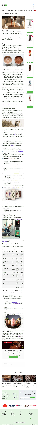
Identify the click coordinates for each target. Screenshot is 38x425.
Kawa (3, 10)
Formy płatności (12, 413)
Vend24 (2, 13)
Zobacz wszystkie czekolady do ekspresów (13, 355)
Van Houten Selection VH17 (11, 158)
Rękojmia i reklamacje (13, 415)
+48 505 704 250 (4, 414)
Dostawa (11, 414)
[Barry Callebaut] (26, 405)
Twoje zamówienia (31, 413)
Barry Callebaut (15, 101)
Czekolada (9, 10)
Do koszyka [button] (30, 32)
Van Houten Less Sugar (15, 180)
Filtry (24, 10)
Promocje (35, 10)
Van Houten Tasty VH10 (13, 145)
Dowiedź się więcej (4, 398)
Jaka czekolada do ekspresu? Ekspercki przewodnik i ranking (11, 13)
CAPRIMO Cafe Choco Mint (18, 219)
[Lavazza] (5, 405)
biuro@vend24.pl (4, 415)
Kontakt (20, 415)
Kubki (26, 10)
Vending (29, 10)
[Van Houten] (19, 405)
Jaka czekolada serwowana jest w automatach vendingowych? (16, 330)
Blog (31, 10)
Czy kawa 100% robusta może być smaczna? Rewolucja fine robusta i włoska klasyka (31, 383)
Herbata (6, 10)
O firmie (20, 413)
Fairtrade (15, 134)
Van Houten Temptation (17, 303)
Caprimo (3, 101)
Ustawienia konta (30, 414)
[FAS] (12, 405)
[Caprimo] (33, 405)
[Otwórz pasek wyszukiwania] (33, 2)
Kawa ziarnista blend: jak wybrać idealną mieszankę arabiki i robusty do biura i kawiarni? (7, 383)
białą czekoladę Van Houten (15, 187)
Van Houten (21, 100)
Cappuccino (15, 10)
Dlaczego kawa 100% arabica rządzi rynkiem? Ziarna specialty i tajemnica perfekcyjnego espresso (18, 383)
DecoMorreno (20, 336)
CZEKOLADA (4, 13)
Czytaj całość (4, 386)
